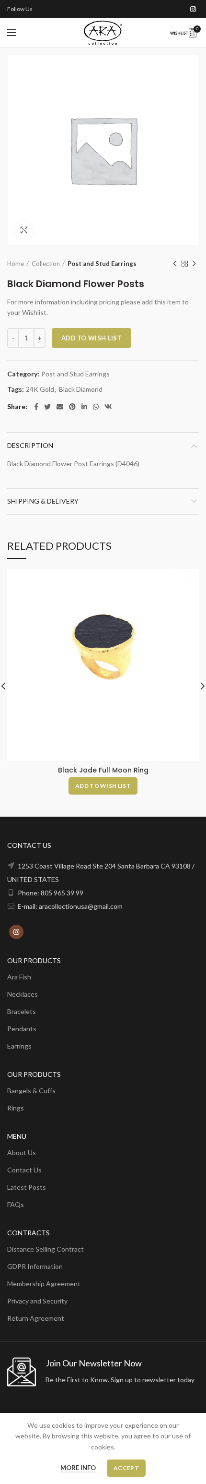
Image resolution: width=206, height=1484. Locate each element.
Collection (46, 263)
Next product (194, 263)
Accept (126, 1468)
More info (78, 1468)
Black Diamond (81, 389)
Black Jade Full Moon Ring (103, 770)
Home (15, 263)
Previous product (175, 263)
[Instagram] (193, 9)
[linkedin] (84, 406)
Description (30, 445)
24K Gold (40, 389)
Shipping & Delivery (43, 501)
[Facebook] (36, 406)
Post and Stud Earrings (102, 263)
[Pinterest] (72, 406)
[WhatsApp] (96, 406)
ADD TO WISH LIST (91, 338)
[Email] (60, 406)
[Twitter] (47, 406)
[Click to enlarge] (24, 230)
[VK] (108, 406)
